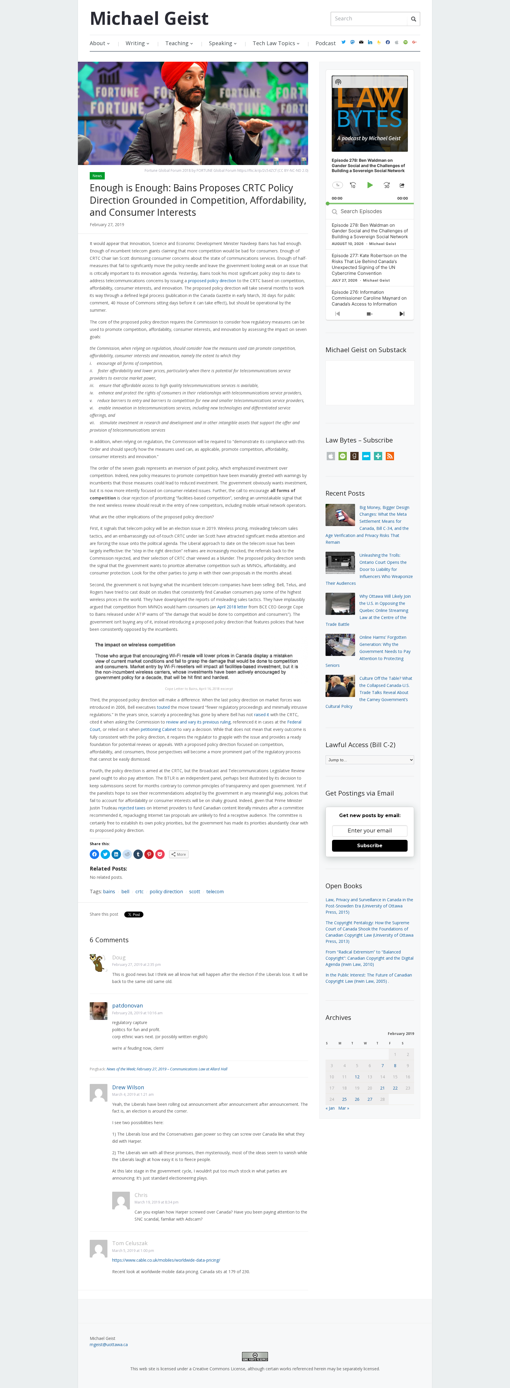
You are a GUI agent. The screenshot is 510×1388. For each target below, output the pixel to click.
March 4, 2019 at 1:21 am (133, 1094)
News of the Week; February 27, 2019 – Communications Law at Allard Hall (167, 1069)
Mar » (343, 1108)
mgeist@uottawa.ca (109, 1344)
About (97, 43)
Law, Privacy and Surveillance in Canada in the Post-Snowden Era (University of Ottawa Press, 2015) (369, 906)
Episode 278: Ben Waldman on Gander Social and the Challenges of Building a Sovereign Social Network (370, 231)
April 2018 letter (232, 607)
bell (125, 891)
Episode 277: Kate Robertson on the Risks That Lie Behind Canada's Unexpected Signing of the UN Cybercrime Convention (369, 264)
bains (109, 891)
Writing (135, 43)
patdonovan (127, 1005)
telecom (215, 891)
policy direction (166, 891)
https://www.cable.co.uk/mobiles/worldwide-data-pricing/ (166, 1260)
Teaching (177, 43)
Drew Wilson (128, 1087)
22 (395, 1088)
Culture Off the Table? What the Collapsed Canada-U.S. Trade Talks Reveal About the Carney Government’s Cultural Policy (369, 692)
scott (194, 891)
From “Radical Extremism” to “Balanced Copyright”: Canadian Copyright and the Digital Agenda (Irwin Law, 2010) (369, 958)
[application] (370, 137)
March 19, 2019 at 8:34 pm (157, 1202)
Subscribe (369, 845)
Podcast (326, 43)
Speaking (220, 43)
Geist (149, 18)
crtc (139, 891)
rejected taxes (132, 808)
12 (357, 1077)
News (97, 175)
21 (382, 1088)
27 (369, 1099)
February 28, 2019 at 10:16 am (137, 1012)
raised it (261, 714)
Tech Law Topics (274, 43)
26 (357, 1099)
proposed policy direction (212, 280)
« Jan (330, 1108)
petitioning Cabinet (158, 729)
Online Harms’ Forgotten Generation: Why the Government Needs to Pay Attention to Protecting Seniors (368, 651)
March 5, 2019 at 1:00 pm (133, 1250)
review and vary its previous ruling (198, 722)
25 (344, 1099)
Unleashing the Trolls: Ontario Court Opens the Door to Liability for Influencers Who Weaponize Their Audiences (369, 569)
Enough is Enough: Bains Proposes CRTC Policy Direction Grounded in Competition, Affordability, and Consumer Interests (198, 199)
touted (163, 707)
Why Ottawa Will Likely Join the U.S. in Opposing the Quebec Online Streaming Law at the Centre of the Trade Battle (368, 610)
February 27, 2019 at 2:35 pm (136, 964)
